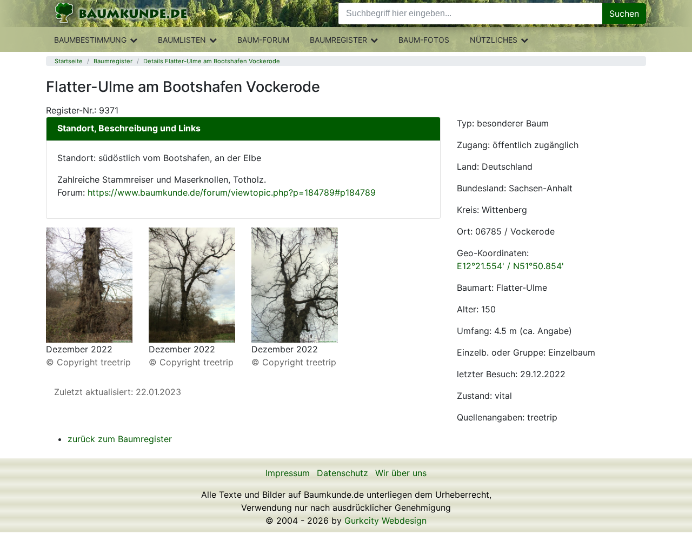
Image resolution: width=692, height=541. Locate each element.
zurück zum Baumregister (120, 438)
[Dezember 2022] (89, 284)
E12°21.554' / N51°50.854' (510, 266)
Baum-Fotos (423, 39)
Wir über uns (401, 472)
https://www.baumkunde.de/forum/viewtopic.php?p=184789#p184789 (232, 192)
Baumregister (338, 39)
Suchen (624, 13)
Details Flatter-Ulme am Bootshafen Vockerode (211, 61)
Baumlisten (182, 39)
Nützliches (493, 39)
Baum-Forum (263, 39)
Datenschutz (342, 472)
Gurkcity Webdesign (385, 520)
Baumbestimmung (90, 39)
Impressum (287, 472)
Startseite (69, 61)
